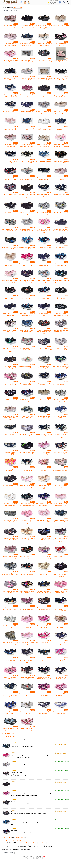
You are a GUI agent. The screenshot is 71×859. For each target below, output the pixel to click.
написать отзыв (7, 739)
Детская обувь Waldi (10, 10)
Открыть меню (8, 852)
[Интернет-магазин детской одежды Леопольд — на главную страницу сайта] (9, 2)
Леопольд (44, 856)
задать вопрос (19, 739)
